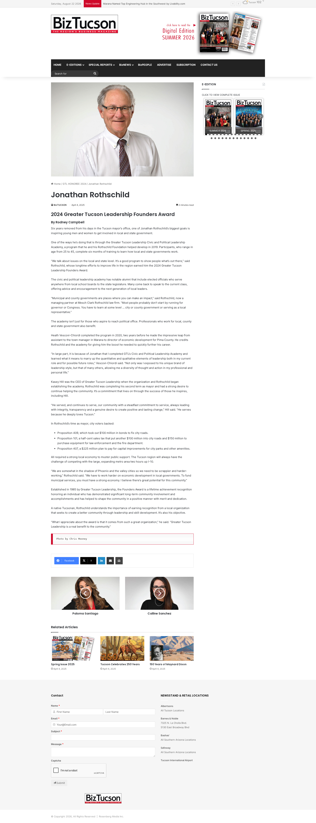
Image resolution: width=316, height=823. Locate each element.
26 (244, 138)
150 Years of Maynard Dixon (168, 664)
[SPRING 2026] (248, 116)
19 (219, 138)
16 (261, 134)
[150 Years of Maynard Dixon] (172, 648)
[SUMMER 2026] (218, 116)
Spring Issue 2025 (63, 664)
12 (246, 134)
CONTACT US (209, 64)
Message (56, 744)
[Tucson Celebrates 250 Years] (122, 648)
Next (260, 116)
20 (222, 138)
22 (230, 138)
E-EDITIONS (74, 64)
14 (254, 134)
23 (233, 138)
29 (255, 138)
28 (252, 138)
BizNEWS (125, 64)
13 (250, 134)
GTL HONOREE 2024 (74, 183)
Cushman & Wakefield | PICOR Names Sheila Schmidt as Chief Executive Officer (148, 3)
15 (257, 134)
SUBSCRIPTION (185, 64)
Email (54, 718)
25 (241, 138)
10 (239, 134)
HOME (57, 64)
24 (237, 138)
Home (57, 183)
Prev (207, 116)
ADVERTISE (164, 64)
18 (215, 138)
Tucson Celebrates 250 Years (120, 664)
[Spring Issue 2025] (73, 648)
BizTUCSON (60, 205)
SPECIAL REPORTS (100, 64)
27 (248, 138)
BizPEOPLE (145, 64)
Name (54, 705)
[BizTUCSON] (84, 24)
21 (226, 138)
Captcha (56, 760)
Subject (55, 731)
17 (211, 138)
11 (243, 134)
